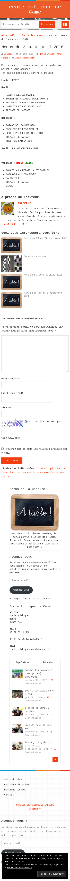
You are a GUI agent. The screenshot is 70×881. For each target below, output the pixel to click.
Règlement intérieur (17, 784)
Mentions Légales (15, 789)
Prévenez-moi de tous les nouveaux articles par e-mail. (34, 451)
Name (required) (11, 378)
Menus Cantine (48, 35)
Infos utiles (27, 35)
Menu (65, 24)
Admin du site (13, 779)
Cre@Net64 (9, 224)
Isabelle (9, 54)
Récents (47, 662)
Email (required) (12, 393)
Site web (6, 407)
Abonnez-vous (21, 590)
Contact (9, 794)
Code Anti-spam (10, 438)
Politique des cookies (19, 868)
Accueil (9, 35)
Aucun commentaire (25, 58)
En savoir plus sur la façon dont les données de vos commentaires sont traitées (33, 472)
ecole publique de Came (35, 9)
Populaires (22, 662)
